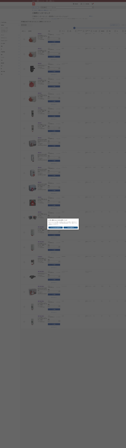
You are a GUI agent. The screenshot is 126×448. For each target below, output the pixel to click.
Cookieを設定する (70, 227)
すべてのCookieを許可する (56, 227)
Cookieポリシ (50, 224)
